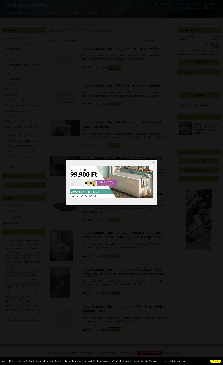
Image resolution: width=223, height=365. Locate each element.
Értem (215, 361)
